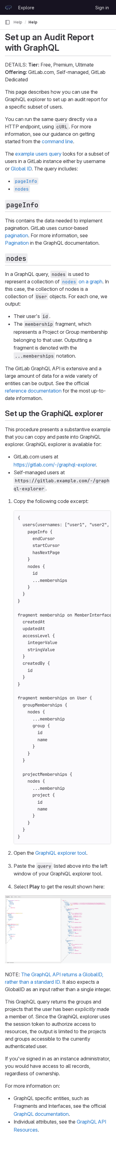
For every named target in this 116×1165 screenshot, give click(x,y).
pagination (16, 235)
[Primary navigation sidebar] (7, 22)
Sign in (102, 7)
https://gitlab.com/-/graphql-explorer (55, 465)
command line (57, 141)
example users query (38, 154)
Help (18, 22)
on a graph (82, 281)
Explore (26, 7)
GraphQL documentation (41, 1114)
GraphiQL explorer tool (60, 853)
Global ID (21, 169)
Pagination (17, 243)
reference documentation (33, 391)
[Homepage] (8, 7)
